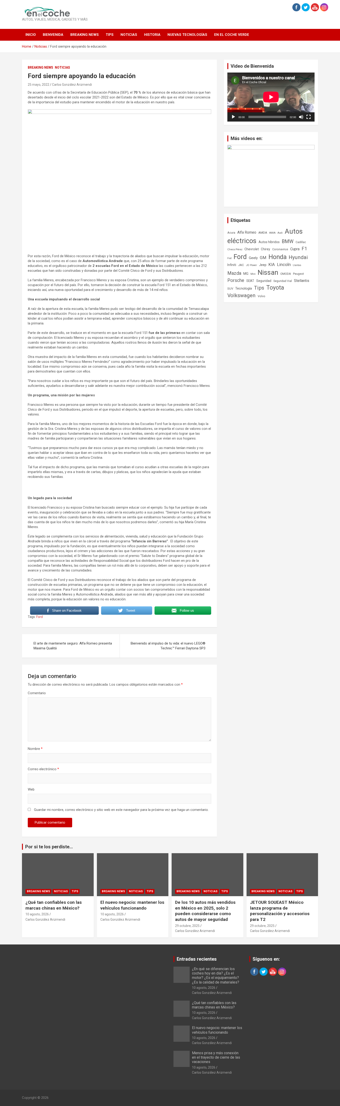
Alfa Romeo (246, 232)
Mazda (234, 273)
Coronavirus (280, 249)
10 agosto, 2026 (37, 914)
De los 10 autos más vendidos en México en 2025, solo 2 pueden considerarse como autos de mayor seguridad (205, 911)
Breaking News (84, 35)
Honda (278, 257)
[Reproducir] (233, 117)
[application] (271, 97)
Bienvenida (53, 35)
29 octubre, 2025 (187, 926)
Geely (253, 258)
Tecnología (243, 288)
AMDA (262, 232)
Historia (152, 35)
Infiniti (231, 265)
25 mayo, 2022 (38, 84)
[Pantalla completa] (308, 117)
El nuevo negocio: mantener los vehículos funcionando (132, 905)
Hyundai (298, 257)
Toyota (275, 287)
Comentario (37, 693)
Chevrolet (251, 249)
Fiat (229, 258)
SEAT (250, 281)
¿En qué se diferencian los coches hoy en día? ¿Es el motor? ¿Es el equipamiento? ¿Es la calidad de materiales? (215, 975)
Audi (280, 232)
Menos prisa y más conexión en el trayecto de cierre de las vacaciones (216, 1057)
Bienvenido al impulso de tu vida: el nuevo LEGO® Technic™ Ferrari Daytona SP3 (168, 645)
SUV (230, 288)
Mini (253, 273)
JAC (241, 265)
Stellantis (301, 280)
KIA (272, 264)
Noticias (129, 35)
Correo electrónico (43, 769)
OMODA (285, 273)
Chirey (265, 249)
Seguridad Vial (282, 281)
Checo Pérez (234, 249)
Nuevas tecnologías (187, 35)
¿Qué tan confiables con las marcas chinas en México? (53, 905)
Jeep (262, 265)
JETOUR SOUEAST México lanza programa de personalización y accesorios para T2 (279, 911)
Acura (231, 232)
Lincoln (284, 264)
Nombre (35, 749)
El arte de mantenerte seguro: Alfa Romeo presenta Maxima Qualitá (73, 645)
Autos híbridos (269, 242)
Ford (39, 617)
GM (263, 257)
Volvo (261, 296)
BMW (288, 241)
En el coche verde (231, 35)
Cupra (295, 249)
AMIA (272, 232)
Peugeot (298, 273)
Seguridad (263, 281)
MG (245, 274)
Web (31, 789)
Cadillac (301, 242)
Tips (110, 35)
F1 (304, 248)
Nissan (268, 272)
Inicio (30, 35)
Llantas (297, 265)
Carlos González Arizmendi (72, 84)
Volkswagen (241, 295)
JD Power (251, 265)
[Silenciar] (301, 117)
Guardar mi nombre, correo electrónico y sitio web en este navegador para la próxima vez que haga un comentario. (121, 810)
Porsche (235, 280)
